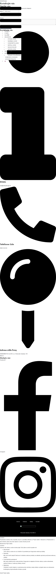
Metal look (12, 45)
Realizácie (8, 51)
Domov (7, 31)
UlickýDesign (3, 1)
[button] (10, 17)
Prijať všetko (9, 543)
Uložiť (1, 573)
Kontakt (8, 53)
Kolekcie (8, 37)
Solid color (12, 47)
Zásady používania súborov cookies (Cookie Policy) (13, 57)
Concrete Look (13, 43)
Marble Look (12, 41)
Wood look (12, 49)
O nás (6, 33)
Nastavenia (3, 543)
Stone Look (12, 39)
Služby (7, 35)
